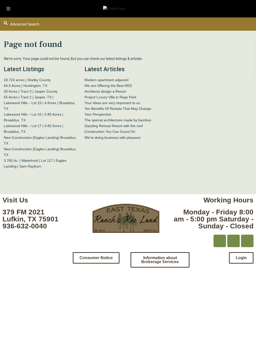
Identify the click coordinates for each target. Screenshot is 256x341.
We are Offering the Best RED (108, 86)
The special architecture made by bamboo (117, 120)
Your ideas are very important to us (112, 103)
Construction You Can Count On (109, 132)
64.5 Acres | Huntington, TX (25, 86)
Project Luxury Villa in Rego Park (110, 97)
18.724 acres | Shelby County (27, 80)
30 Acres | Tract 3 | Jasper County (31, 91)
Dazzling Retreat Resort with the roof (113, 126)
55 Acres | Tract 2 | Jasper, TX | (29, 97)
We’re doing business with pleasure (112, 138)
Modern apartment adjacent (106, 80)
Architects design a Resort (105, 91)
